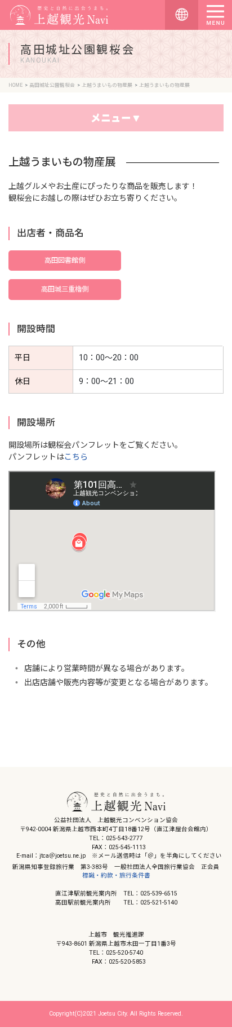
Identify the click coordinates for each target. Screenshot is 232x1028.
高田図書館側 (64, 260)
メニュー (111, 117)
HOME (15, 85)
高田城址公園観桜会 (52, 85)
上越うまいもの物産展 (107, 85)
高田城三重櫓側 (64, 289)
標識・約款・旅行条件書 (116, 875)
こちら (76, 456)
